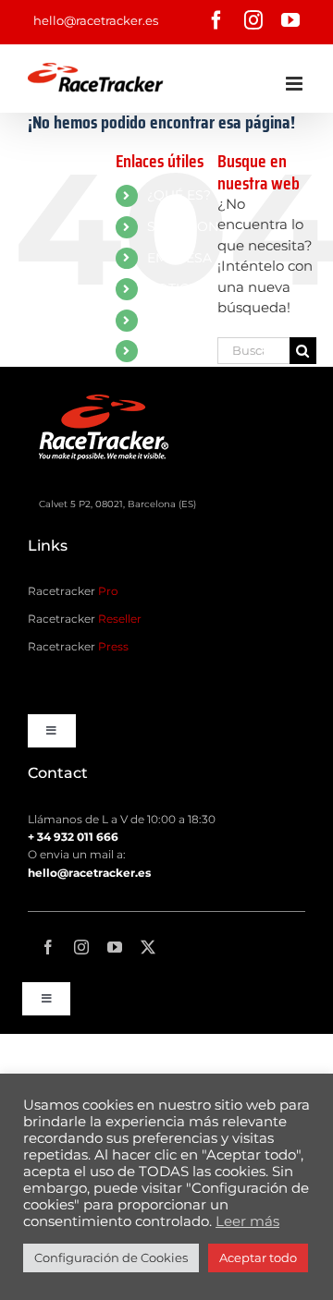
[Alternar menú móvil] (295, 83)
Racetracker (73, 591)
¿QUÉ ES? (179, 195)
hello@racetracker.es (95, 20)
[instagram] (81, 947)
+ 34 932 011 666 (73, 837)
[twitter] (148, 947)
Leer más (247, 1221)
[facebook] (48, 947)
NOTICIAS (178, 288)
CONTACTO (184, 319)
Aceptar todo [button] (258, 1257)
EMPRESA (179, 257)
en (155, 350)
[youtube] (114, 947)
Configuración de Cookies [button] (111, 1257)
